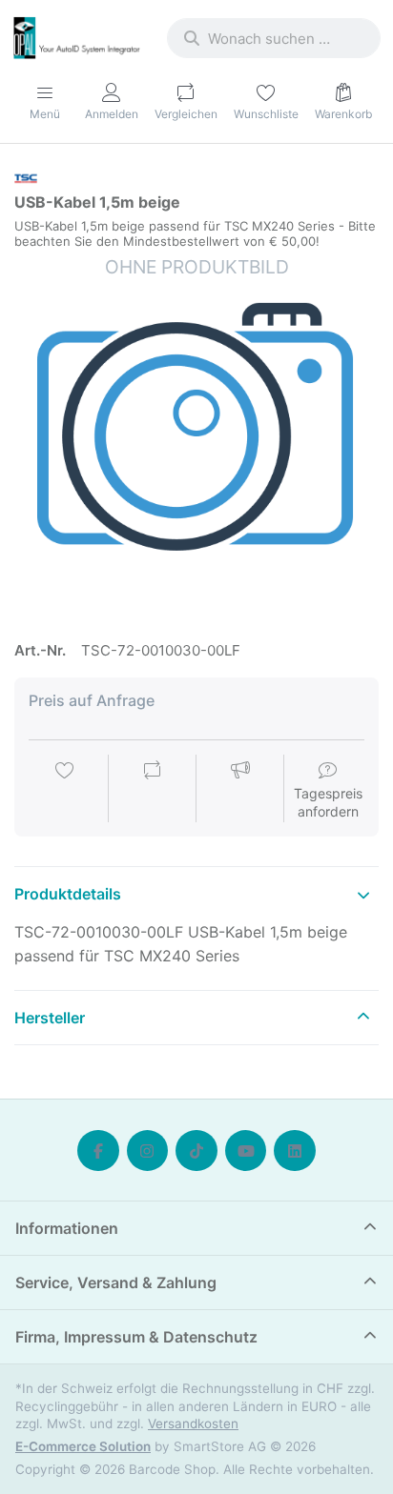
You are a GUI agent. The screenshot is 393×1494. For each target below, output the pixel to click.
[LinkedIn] (295, 1151)
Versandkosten (193, 1423)
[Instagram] (148, 1151)
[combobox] (274, 38)
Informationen (66, 1228)
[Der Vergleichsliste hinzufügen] (152, 789)
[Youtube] (246, 1151)
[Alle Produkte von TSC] (25, 177)
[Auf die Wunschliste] (64, 789)
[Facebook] (98, 1151)
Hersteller (49, 1017)
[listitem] (196, 436)
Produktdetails (67, 893)
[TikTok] (196, 1151)
